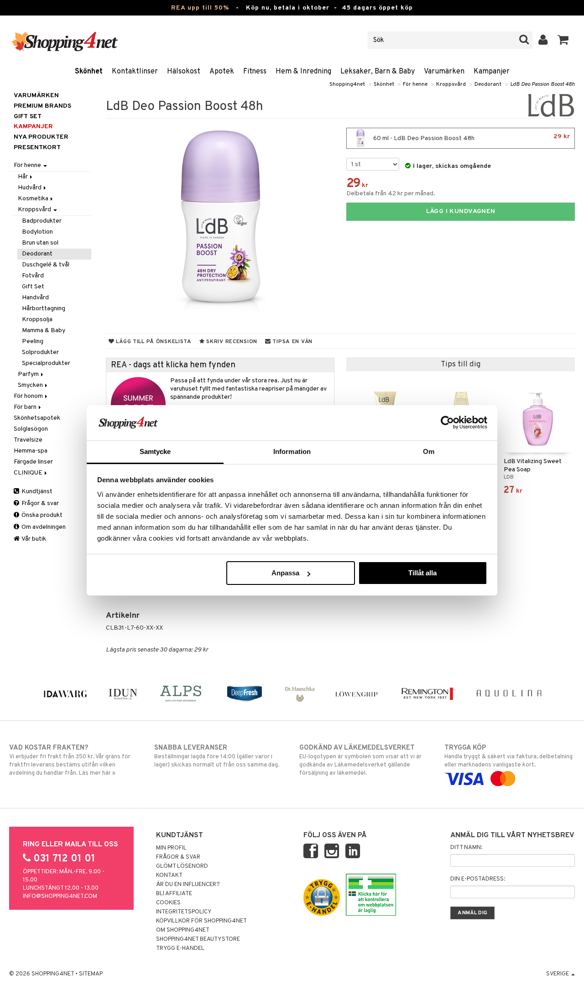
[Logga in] (543, 40)
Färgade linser (33, 462)
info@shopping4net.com (60, 896)
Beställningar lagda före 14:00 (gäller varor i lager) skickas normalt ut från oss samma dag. (216, 756)
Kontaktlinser (135, 71)
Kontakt (169, 875)
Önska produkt (41, 515)
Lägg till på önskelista (153, 341)
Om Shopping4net (182, 930)
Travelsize (28, 440)
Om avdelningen (43, 527)
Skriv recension (231, 341)
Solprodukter (40, 352)
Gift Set (33, 287)
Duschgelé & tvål (45, 265)
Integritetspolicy (184, 912)
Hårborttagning (43, 309)
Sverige (558, 974)
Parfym (29, 374)
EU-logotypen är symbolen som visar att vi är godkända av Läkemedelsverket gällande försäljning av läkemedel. (360, 760)
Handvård (35, 298)
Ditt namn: (466, 847)
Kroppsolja (37, 319)
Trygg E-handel (180, 948)
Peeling (32, 341)
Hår (23, 177)
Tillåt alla (422, 573)
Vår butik (33, 539)
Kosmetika (34, 199)
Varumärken (444, 71)
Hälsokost (183, 71)
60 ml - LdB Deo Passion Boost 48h (471, 137)
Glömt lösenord (182, 866)
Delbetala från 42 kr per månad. (390, 194)
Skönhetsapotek (37, 418)
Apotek (221, 71)
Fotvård (33, 276)
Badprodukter (42, 221)
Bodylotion (37, 232)
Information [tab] (292, 451)
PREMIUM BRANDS (42, 106)
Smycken (31, 385)
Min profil (171, 848)
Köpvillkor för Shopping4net (201, 921)
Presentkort (37, 147)
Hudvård (30, 188)
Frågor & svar (39, 503)
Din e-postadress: (477, 879)
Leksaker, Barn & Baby (377, 71)
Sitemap (91, 974)
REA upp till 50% (200, 8)
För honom (29, 396)
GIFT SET (28, 116)
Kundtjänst (36, 491)
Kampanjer (492, 71)
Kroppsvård (451, 84)
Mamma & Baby (43, 330)
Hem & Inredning (303, 71)
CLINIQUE (29, 473)
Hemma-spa (30, 451)
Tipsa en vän (292, 341)
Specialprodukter (46, 363)
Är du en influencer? (188, 884)
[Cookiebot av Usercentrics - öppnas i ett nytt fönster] (447, 422)
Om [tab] (428, 451)
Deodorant (487, 84)
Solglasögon (31, 429)
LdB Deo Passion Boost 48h (542, 84)
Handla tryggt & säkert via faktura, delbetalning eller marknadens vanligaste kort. (508, 756)
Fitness (254, 71)
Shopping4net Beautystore (198, 939)
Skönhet (89, 71)
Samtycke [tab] (155, 451)
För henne (415, 84)
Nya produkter (41, 137)
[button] (563, 40)
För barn (26, 407)
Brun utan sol (40, 243)
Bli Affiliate (174, 893)
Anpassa (285, 573)
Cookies (168, 903)
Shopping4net (347, 84)
